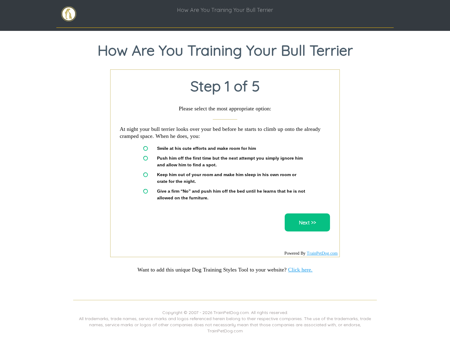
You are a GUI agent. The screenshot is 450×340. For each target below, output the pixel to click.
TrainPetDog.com (322, 253)
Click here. (300, 270)
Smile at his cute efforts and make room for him (206, 148)
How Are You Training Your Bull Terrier (225, 9)
